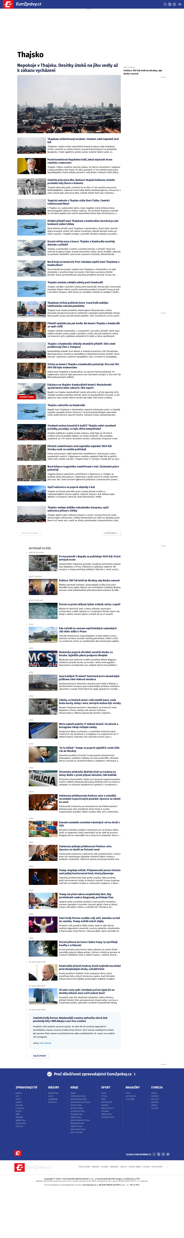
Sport (18, 1099)
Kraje (74, 1087)
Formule (105, 1105)
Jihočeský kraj (76, 1108)
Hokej (103, 1093)
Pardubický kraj (77, 1123)
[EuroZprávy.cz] (24, 4)
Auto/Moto (131, 1096)
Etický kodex (84, 1166)
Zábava (154, 1105)
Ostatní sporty (108, 1117)
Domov (19, 1093)
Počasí (18, 1111)
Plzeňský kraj (76, 1114)
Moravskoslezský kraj (80, 1102)
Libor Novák (45, 1043)
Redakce (96, 1166)
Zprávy (154, 1093)
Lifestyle (155, 1099)
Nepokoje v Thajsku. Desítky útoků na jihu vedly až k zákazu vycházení (67, 68)
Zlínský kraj (75, 1117)
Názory (53, 1087)
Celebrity (155, 1096)
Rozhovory (53, 1093)
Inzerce (123, 1166)
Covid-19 (19, 1126)
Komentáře (53, 1099)
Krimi (18, 1114)
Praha (73, 1093)
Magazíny (133, 1087)
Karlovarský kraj (78, 1129)
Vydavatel (114, 1166)
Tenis (103, 1099)
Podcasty (52, 1102)
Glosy (50, 1096)
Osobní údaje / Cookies (139, 1166)
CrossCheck (21, 1123)
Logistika (20, 1108)
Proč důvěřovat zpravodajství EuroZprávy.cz (93, 1074)
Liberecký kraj (76, 1126)
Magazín (19, 1117)
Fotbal (104, 1096)
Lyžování (105, 1111)
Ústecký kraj (76, 1105)
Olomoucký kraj (77, 1111)
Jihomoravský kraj (78, 1099)
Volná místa (156, 1166)
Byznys (19, 1102)
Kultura (19, 1105)
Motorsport (106, 1102)
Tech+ (128, 1093)
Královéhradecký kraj (80, 1120)
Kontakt (104, 1166)
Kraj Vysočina (76, 1132)
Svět (18, 1096)
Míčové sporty (107, 1108)
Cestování (130, 1099)
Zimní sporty (106, 1114)
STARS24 (157, 1087)
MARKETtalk (21, 1120)
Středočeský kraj (78, 1096)
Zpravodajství (26, 1087)
